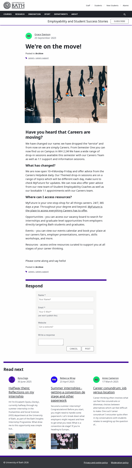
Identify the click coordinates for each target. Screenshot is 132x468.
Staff (88, 5)
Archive (39, 53)
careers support (42, 58)
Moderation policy (120, 462)
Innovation (34, 14)
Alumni (126, 5)
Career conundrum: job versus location (110, 390)
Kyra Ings (23, 378)
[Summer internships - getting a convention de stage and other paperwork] (64, 441)
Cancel (74, 348)
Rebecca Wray (67, 378)
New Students (112, 5)
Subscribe (119, 21)
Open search (124, 14)
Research (19, 14)
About (74, 14)
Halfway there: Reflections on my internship (21, 392)
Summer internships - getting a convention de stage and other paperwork (68, 394)
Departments (61, 14)
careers (31, 58)
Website (42, 322)
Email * (41, 307)
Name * (42, 295)
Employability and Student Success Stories (78, 21)
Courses (7, 14)
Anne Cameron (110, 378)
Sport (47, 14)
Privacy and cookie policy (96, 462)
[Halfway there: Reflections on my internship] (22, 441)
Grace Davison (42, 34)
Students (98, 5)
